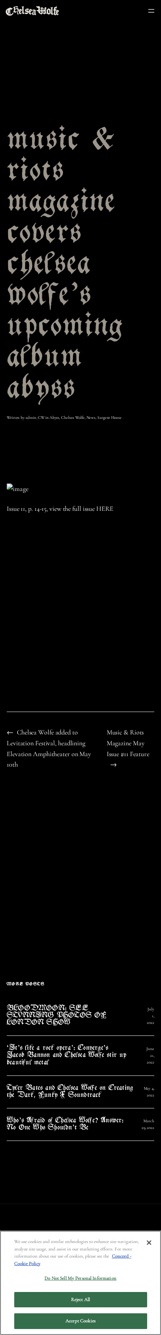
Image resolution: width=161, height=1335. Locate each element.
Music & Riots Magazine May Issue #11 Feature (128, 743)
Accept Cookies (80, 1321)
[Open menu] (151, 10)
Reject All (80, 1299)
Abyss (54, 417)
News (91, 417)
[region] (80, 1283)
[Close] (149, 1242)
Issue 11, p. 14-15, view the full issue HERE (60, 508)
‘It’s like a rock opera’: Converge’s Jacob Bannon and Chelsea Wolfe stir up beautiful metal (67, 1055)
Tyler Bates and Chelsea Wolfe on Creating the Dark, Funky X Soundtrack (70, 1092)
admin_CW (34, 417)
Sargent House (109, 417)
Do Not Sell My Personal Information (80, 1278)
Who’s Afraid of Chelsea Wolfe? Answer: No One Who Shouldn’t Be (65, 1124)
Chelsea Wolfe (73, 417)
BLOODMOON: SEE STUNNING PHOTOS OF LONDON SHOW (57, 1015)
